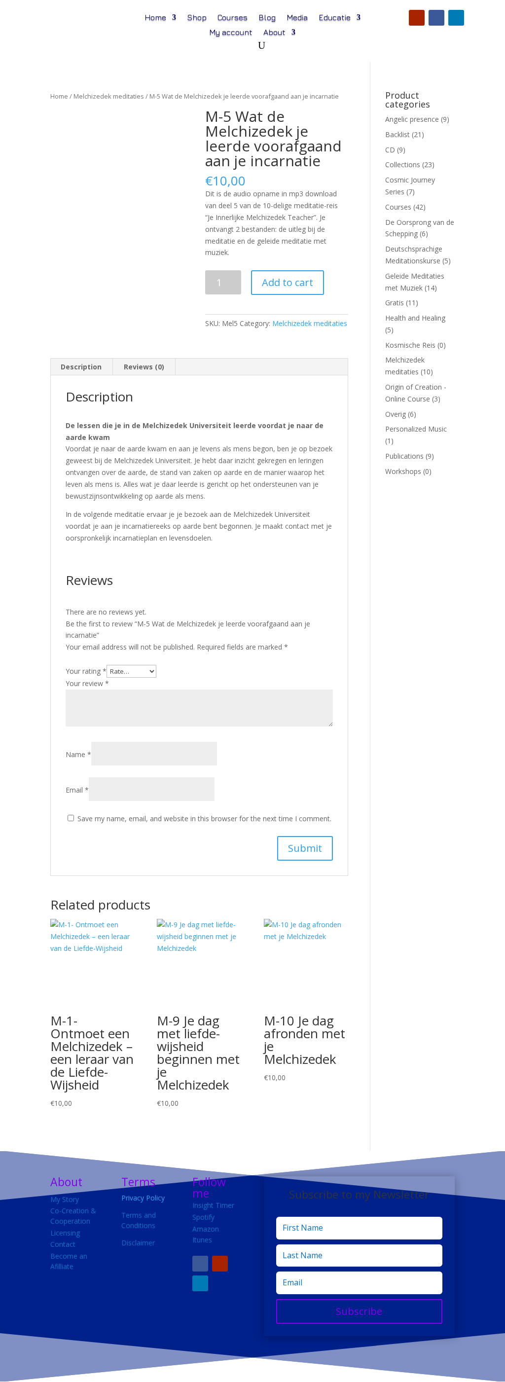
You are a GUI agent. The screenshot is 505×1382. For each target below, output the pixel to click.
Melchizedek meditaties (108, 96)
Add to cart (287, 282)
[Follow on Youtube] (417, 18)
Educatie (335, 18)
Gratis (394, 302)
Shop (197, 18)
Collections (402, 164)
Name (78, 754)
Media (297, 18)
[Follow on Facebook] (436, 18)
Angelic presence (412, 119)
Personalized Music (416, 429)
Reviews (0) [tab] (144, 366)
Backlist (397, 134)
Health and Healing (415, 318)
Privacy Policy (143, 1197)
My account (230, 32)
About (274, 32)
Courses (232, 18)
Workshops (403, 471)
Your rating (86, 671)
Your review (87, 683)
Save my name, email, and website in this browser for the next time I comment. (204, 818)
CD (390, 149)
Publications (404, 456)
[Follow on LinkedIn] (456, 18)
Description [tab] (81, 366)
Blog (267, 18)
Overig (395, 414)
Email (77, 790)
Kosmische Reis (410, 345)
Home (155, 18)
